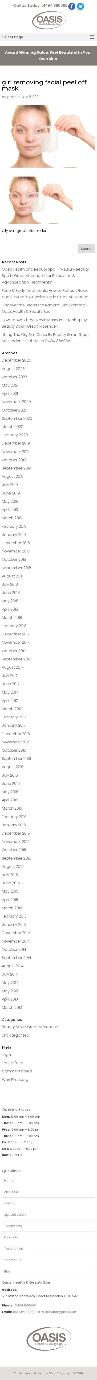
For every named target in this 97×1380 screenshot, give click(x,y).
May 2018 (10, 601)
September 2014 (16, 957)
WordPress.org (15, 1079)
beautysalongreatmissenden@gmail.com (45, 1312)
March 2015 (12, 908)
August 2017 (12, 667)
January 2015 (14, 924)
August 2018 (13, 576)
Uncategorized (15, 1035)
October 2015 (14, 850)
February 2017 (14, 717)
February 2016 (14, 817)
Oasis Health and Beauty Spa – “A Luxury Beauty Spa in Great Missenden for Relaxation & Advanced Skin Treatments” (45, 276)
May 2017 (10, 692)
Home (9, 1180)
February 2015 (14, 916)
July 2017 (10, 675)
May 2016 (10, 792)
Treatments (13, 1226)
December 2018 (16, 543)
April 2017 (10, 700)
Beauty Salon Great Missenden (30, 1027)
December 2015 (16, 833)
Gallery (9, 1203)
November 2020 (16, 401)
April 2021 (10, 393)
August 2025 (13, 368)
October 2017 (14, 651)
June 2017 (11, 684)
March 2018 (12, 617)
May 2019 (10, 501)
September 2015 (16, 858)
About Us (11, 1192)
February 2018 (14, 626)
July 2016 (10, 775)
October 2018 (14, 559)
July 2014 (10, 974)
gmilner (13, 97)
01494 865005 (25, 1305)
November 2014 (16, 941)
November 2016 (16, 742)
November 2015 (16, 841)
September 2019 (16, 468)
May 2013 (10, 991)
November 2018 (16, 551)
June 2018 (11, 592)
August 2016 (13, 767)
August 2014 (13, 966)
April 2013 (10, 999)
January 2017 (14, 725)
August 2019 (13, 476)
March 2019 (12, 518)
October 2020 (14, 410)
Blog (7, 1271)
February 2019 (14, 526)
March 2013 (12, 1007)
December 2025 (16, 360)
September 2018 (16, 568)
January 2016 (14, 825)
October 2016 (14, 750)
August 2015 (13, 866)
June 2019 (11, 493)
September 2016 (16, 758)
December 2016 (16, 734)
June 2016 (11, 783)
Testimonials (14, 1248)
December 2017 (16, 634)
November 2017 (15, 642)
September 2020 (17, 418)
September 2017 (16, 659)
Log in (7, 1054)
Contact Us (12, 1260)
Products (11, 1237)
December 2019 (16, 443)
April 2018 (10, 609)
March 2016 (12, 808)
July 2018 (10, 584)
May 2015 (10, 891)
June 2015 (11, 883)
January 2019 (14, 534)
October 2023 (14, 377)
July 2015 (10, 874)
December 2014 (16, 932)
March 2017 (12, 709)
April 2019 (10, 509)
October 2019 (14, 460)
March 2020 (12, 426)
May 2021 (10, 385)
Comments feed (17, 1071)
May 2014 (10, 982)
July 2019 (10, 484)
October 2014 (14, 949)
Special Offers (15, 1214)
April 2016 (10, 800)
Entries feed (12, 1063)
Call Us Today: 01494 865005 (40, 5)
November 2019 (16, 451)
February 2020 (15, 435)
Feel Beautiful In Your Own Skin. (48, 56)
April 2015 (10, 899)
